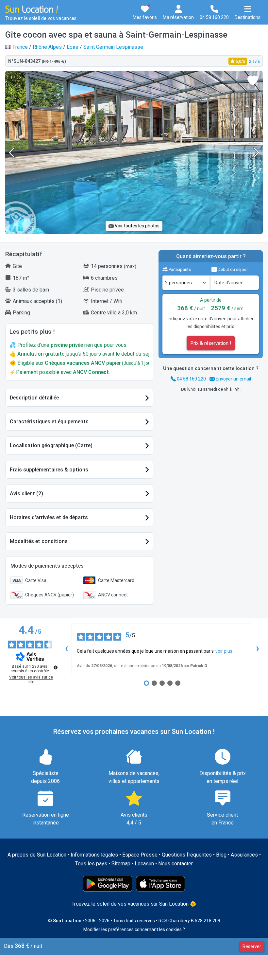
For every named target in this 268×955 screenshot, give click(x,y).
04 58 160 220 (191, 378)
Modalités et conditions (39, 541)
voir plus (223, 651)
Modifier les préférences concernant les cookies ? (134, 929)
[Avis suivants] (257, 649)
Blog (221, 855)
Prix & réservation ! (211, 343)
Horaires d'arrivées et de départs (49, 517)
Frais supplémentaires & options (49, 470)
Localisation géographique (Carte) (51, 445)
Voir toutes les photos (136, 225)
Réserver (252, 946)
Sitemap (120, 863)
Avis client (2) (26, 493)
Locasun (144, 863)
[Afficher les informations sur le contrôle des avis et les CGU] (55, 667)
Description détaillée (34, 398)
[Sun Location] (31, 9)
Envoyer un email (233, 378)
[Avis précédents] (66, 649)
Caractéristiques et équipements (49, 421)
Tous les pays (91, 863)
